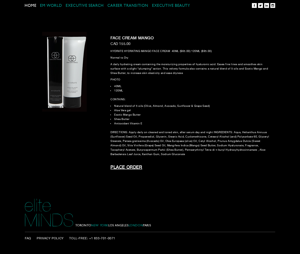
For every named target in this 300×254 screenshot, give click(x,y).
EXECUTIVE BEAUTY (171, 6)
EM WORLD (51, 6)
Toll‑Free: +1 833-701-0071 (92, 238)
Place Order (126, 167)
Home (30, 6)
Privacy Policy (50, 238)
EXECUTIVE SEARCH (85, 6)
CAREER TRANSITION (127, 6)
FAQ (28, 238)
